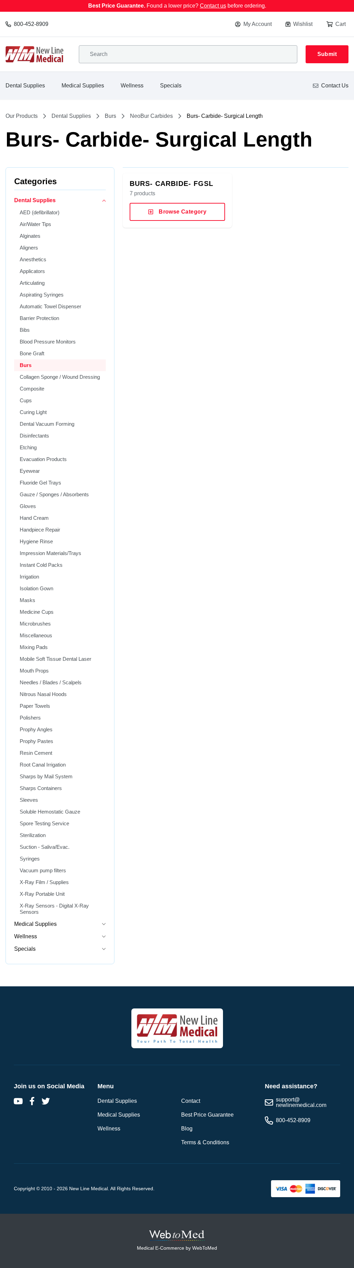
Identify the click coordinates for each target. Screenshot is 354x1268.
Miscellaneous (36, 635)
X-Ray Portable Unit (42, 894)
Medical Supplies (83, 85)
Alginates (30, 236)
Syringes (30, 859)
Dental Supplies (25, 85)
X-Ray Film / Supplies (44, 882)
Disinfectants (34, 436)
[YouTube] (18, 1101)
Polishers (30, 718)
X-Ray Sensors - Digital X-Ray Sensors (54, 909)
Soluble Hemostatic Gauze (50, 812)
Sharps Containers (41, 788)
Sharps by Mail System (46, 776)
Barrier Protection (39, 318)
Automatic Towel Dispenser (50, 306)
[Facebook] (32, 1101)
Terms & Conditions (205, 1142)
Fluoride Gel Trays (40, 483)
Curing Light (33, 412)
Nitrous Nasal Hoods (43, 694)
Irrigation (29, 577)
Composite (32, 389)
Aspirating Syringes (42, 295)
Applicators (32, 271)
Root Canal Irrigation (43, 765)
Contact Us (334, 85)
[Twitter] (45, 1101)
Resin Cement (36, 753)
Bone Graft (32, 353)
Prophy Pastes (36, 741)
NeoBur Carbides (151, 116)
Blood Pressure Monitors (48, 342)
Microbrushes (35, 624)
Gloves (28, 506)
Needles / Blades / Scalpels (51, 682)
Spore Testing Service (44, 823)
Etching (28, 447)
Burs (110, 116)
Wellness (132, 85)
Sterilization (33, 835)
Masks (27, 600)
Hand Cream (34, 518)
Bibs (25, 330)
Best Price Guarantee (207, 1115)
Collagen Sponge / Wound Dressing (60, 377)
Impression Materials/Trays (50, 553)
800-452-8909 (31, 24)
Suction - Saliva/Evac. (44, 847)
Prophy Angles (36, 729)
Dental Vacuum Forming (47, 424)
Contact (190, 1101)
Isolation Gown (36, 588)
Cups (26, 400)
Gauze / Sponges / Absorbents (54, 494)
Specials (170, 85)
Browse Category (182, 212)
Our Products (22, 116)
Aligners (29, 248)
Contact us (213, 6)
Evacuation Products (43, 459)
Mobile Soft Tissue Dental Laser (55, 659)
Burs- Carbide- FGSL (171, 183)
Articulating (32, 283)
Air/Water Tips (35, 224)
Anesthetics (33, 259)
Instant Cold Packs (41, 565)
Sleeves (29, 800)
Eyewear (30, 471)
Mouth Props (34, 671)
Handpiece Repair (40, 530)
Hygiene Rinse (36, 541)
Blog (187, 1128)
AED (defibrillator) (39, 212)
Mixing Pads (34, 647)
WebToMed (204, 1248)
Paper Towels (35, 706)
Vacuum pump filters (43, 870)
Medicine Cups (37, 612)
